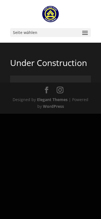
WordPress (53, 106)
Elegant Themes (52, 99)
